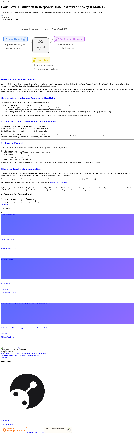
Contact (40, 353)
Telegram (4, 357)
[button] (67, 236)
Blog (44, 353)
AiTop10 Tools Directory (35, 432)
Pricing (25, 353)
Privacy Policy (17, 355)
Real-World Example (12, 143)
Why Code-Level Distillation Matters (21, 168)
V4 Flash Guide (17, 353)
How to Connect (6, 353)
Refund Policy (37, 355)
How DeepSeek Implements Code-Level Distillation (28, 97)
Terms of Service (6, 355)
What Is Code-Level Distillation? (18, 79)
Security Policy (27, 355)
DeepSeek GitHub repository (59, 182)
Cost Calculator (32, 353)
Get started (4, 205)
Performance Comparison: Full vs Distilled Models (28, 121)
